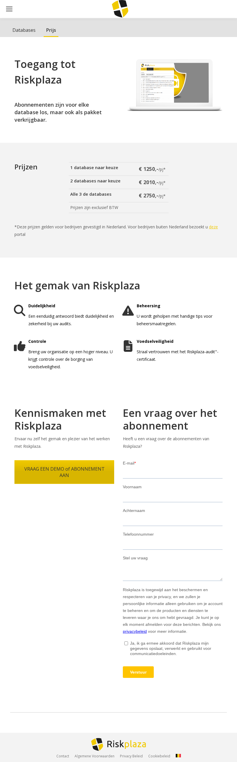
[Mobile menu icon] (9, 8)
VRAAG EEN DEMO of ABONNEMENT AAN (64, 472)
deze (213, 227)
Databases (24, 30)
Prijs (51, 30)
